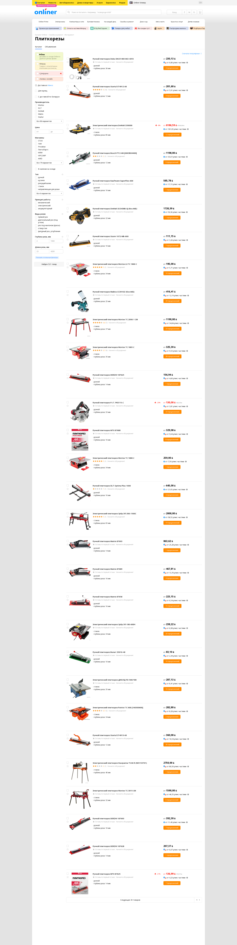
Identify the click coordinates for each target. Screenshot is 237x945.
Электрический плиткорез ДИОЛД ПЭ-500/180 (115, 680)
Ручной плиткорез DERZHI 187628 (108, 846)
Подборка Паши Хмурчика (204, 28)
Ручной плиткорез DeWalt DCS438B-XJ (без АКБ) (115, 208)
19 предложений (172, 523)
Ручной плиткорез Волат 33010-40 (109, 652)
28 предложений (172, 356)
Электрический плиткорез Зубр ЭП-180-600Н (114, 624)
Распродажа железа (178, 28)
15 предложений (172, 606)
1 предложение (172, 190)
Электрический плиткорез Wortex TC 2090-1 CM (115, 319)
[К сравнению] (68, 59)
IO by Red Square (100, 28)
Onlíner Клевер (140, 2)
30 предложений (172, 744)
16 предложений (172, 273)
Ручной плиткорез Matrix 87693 (107, 541)
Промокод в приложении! (49, 28)
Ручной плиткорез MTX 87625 (106, 874)
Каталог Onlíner (41, 35)
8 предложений (172, 439)
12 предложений (172, 134)
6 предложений (172, 800)
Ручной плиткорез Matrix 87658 (107, 596)
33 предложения (172, 328)
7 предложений (172, 245)
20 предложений (172, 633)
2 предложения (172, 717)
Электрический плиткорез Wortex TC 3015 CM (114, 790)
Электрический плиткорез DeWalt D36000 (112, 125)
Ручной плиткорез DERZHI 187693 (108, 818)
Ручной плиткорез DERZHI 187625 (108, 375)
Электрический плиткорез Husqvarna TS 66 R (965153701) (120, 763)
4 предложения (172, 68)
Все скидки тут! (144, 28)
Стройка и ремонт (56, 35)
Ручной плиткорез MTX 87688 (106, 430)
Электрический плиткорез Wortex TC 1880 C (113, 458)
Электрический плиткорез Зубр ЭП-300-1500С (114, 513)
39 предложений (172, 301)
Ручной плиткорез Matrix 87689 (107, 569)
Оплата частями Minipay (76, 28)
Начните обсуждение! (124, 62)
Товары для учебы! (122, 28)
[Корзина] (200, 12)
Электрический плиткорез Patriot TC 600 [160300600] (118, 707)
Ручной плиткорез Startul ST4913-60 (110, 735)
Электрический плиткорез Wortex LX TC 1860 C (115, 264)
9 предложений (172, 162)
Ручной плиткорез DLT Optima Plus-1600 (112, 485)
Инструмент (69, 35)
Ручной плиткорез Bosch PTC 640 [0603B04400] (115, 153)
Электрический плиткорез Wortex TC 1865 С (113, 347)
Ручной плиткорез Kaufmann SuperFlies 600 (113, 180)
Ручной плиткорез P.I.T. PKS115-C (108, 402)
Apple (160, 28)
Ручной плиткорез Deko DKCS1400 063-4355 (113, 59)
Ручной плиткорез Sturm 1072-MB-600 (110, 236)
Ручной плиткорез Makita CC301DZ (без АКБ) (113, 291)
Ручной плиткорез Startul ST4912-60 (110, 86)
